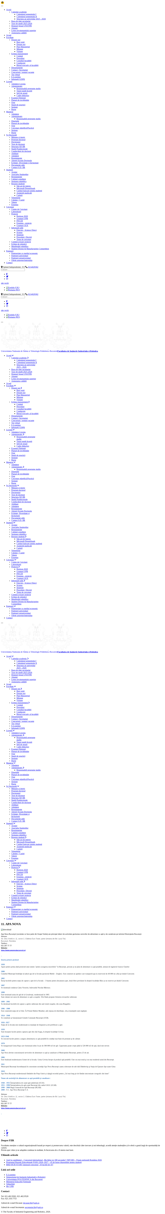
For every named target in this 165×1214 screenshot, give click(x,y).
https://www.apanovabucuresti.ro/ (13, 950)
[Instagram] (7, 279)
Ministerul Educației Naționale (18, 1182)
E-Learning (10, 1175)
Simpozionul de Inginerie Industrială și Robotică (25, 1177)
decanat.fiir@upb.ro (31, 1203)
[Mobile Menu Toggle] (2, 322)
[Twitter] (7, 276)
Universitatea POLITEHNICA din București (24, 1179)
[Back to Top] (2, 3)
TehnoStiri (10, 1184)
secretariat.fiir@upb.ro (34, 1207)
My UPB (10, 1186)
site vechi (5, 283)
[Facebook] (6, 274)
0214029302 (33, 267)
